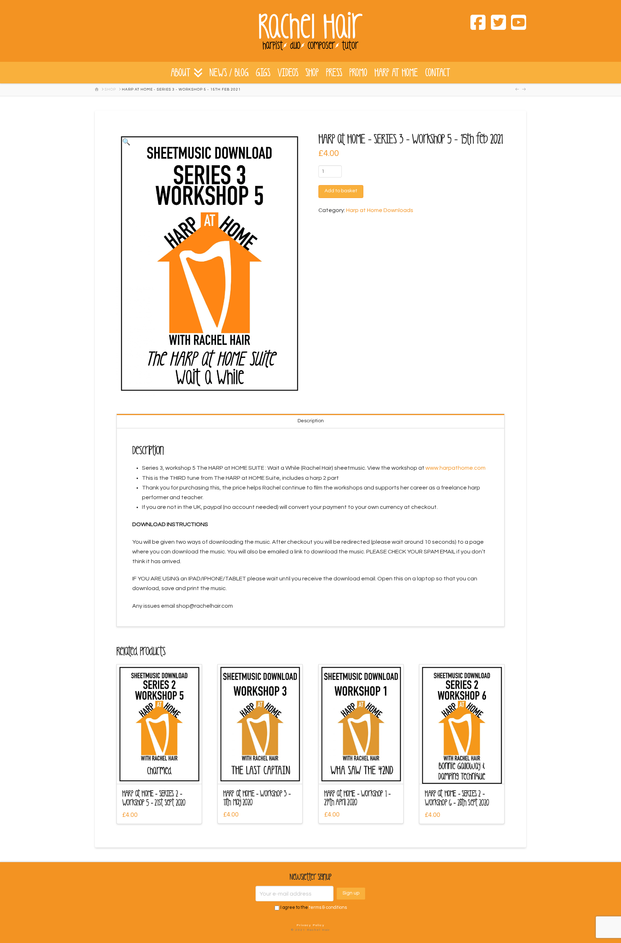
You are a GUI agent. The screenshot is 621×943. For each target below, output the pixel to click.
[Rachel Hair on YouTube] (516, 24)
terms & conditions (328, 907)
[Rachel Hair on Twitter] (496, 24)
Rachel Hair (310, 27)
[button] (126, 142)
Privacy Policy (310, 925)
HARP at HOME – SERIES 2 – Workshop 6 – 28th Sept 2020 (457, 798)
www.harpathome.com (456, 468)
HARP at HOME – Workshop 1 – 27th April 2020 (357, 798)
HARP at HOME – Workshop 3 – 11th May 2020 (257, 798)
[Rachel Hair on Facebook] (475, 24)
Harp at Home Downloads (379, 210)
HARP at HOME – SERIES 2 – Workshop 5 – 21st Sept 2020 (153, 798)
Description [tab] (311, 420)
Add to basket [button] (162, 772)
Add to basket (341, 190)
